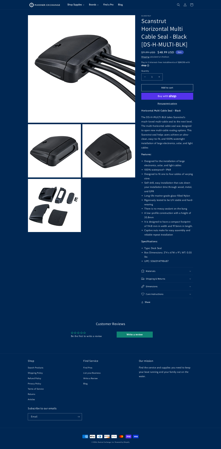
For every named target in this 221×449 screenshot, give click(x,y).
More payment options (167, 103)
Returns (31, 394)
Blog (85, 383)
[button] (178, 5)
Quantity (145, 71)
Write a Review (90, 378)
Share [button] (147, 302)
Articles (31, 399)
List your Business (92, 373)
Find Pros (87, 367)
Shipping (145, 57)
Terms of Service (36, 388)
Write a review (135, 334)
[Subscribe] (78, 416)
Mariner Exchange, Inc (106, 442)
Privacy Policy (34, 383)
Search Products (35, 367)
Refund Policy (34, 378)
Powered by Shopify (122, 442)
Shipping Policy (35, 373)
